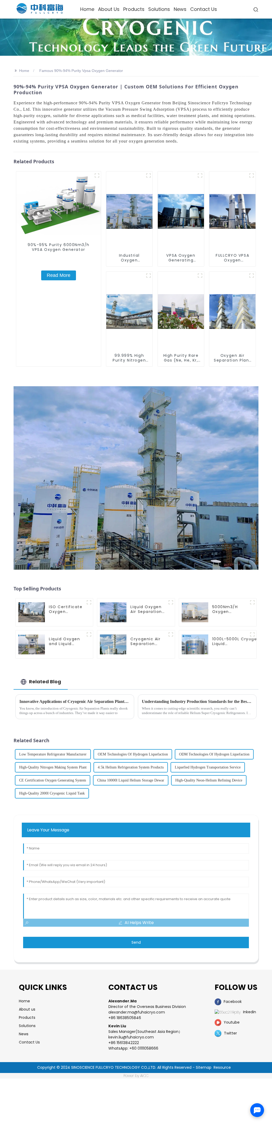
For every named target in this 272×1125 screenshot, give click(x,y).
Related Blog (45, 681)
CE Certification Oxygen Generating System (52, 780)
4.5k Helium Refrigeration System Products (131, 767)
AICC (144, 1075)
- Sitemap (202, 1067)
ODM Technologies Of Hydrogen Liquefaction (214, 754)
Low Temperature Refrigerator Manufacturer (53, 754)
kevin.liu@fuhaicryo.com (131, 1037)
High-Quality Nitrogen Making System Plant (53, 767)
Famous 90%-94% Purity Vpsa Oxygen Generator (81, 70)
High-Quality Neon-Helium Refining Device (208, 780)
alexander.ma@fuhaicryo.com (136, 1012)
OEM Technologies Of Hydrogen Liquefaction (133, 754)
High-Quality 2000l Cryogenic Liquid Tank (52, 793)
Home (24, 70)
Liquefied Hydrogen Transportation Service (208, 767)
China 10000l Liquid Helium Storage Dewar (130, 780)
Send (136, 942)
